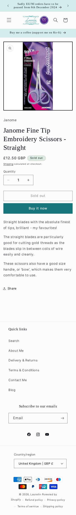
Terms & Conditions (23, 370)
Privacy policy (56, 499)
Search (13, 341)
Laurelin (35, 494)
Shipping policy (53, 506)
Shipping (8, 164)
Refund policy (34, 499)
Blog (12, 390)
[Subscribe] (62, 418)
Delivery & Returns (23, 360)
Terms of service (28, 506)
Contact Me (17, 380)
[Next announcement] (68, 5)
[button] (9, 20)
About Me (16, 351)
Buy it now (38, 208)
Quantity (9, 171)
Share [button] (12, 288)
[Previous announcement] (8, 5)
